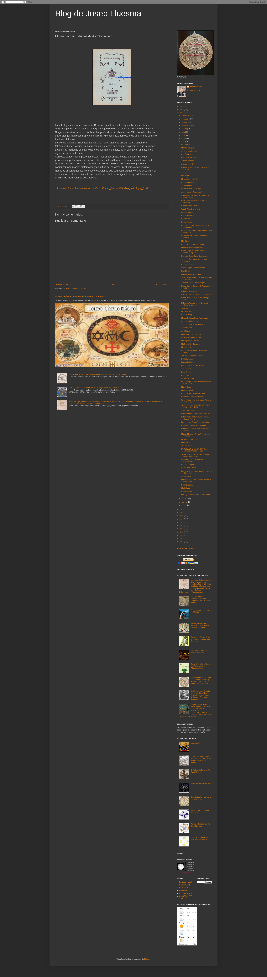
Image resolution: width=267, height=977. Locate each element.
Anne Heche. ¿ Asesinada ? (191, 192)
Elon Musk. (185, 271)
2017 (182, 529)
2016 (182, 532)
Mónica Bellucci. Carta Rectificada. (194, 318)
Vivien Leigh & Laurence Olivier (193, 268)
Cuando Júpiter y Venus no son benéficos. (201, 798)
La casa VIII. (195, 743)
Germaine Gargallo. (188, 468)
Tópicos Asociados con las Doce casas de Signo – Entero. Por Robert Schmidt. (98, 374)
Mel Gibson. (185, 241)
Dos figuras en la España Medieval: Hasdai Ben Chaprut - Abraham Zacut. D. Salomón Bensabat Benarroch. (200, 695)
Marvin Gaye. (186, 387)
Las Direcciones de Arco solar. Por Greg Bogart (200, 838)
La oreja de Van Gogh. (189, 439)
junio (184, 135)
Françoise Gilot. (187, 390)
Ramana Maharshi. (188, 182)
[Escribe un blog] (76, 206)
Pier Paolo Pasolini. (188, 158)
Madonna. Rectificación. (190, 344)
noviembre (186, 119)
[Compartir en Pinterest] (84, 206)
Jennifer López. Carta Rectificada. (194, 325)
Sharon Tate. (186, 219)
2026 (182, 106)
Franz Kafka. (186, 442)
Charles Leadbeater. (189, 151)
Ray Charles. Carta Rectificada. (193, 393)
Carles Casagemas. (188, 465)
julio (183, 132)
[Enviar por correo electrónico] (73, 206)
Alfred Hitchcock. (187, 161)
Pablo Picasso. (187, 359)
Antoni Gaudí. (186, 476)
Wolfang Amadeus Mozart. (191, 337)
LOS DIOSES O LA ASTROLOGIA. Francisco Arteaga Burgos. (194, 450)
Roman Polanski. (187, 216)
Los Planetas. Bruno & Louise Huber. (195, 422)
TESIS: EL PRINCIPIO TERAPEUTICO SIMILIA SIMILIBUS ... (195, 406)
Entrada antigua (162, 285)
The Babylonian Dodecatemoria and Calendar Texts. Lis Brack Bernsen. (200, 600)
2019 (182, 522)
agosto (184, 129)
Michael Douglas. (188, 148)
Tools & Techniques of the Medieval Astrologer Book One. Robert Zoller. (95, 388)
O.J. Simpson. (186, 311)
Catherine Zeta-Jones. (189, 321)
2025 (182, 110)
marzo (184, 499)
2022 (182, 513)
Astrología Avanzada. (189, 291)
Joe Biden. (185, 173)
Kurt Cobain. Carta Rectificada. (193, 365)
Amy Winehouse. (187, 378)
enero (184, 505)
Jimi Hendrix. (186, 369)
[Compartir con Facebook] (81, 206)
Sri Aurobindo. (186, 186)
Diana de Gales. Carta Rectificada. (194, 256)
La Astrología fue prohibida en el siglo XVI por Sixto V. (81, 296)
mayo (184, 139)
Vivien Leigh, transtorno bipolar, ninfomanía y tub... (193, 252)
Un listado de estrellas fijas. (201, 784)
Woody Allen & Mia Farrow (191, 209)
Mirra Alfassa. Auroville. (190, 179)
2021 (182, 516)
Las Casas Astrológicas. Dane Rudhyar (196, 295)
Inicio (114, 285)
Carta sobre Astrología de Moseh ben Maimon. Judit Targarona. (200, 639)
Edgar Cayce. (186, 222)
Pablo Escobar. (187, 485)
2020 (182, 519)
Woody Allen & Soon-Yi (190, 206)
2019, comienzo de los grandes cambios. (199, 652)
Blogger (147, 959)
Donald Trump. (187, 315)
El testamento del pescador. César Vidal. (196, 414)
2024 (182, 113)
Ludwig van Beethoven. (190, 341)
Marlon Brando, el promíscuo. (192, 248)
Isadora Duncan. (187, 212)
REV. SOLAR (184, 888)
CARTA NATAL (184, 885)
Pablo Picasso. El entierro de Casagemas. (192, 460)
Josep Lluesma (196, 87)
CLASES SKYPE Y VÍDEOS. (185, 897)
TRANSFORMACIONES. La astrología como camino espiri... (195, 455)
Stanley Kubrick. (187, 164)
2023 (182, 509)
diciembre (186, 116)
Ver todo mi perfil (193, 90)
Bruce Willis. (186, 145)
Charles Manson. (187, 265)
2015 (182, 535)
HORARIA (183, 890)
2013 (182, 542)
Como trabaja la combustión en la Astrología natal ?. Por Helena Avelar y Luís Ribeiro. (201, 759)
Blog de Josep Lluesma (98, 13)
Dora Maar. (185, 375)
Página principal (185, 882)
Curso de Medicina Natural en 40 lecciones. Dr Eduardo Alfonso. (201, 666)
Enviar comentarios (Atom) (76, 289)
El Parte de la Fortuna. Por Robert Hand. (201, 771)
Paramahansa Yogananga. (191, 189)
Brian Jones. (186, 372)
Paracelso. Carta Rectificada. (192, 397)
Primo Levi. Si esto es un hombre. (194, 425)
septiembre (186, 126)
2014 (182, 539)
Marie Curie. (186, 488)
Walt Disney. (186, 308)
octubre (185, 122)
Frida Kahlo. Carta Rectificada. (192, 334)
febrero (184, 502)
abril (183, 142)
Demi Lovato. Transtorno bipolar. (193, 244)
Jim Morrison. (186, 331)
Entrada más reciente (64, 285)
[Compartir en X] (78, 206)
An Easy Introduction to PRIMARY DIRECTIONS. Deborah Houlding (200, 626)
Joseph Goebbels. (188, 410)
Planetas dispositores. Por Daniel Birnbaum (200, 825)
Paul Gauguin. (186, 491)
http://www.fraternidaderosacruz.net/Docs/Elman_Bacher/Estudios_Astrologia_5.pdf (101, 188)
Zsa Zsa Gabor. (187, 446)
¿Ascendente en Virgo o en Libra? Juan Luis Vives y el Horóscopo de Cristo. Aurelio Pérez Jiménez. (201, 681)
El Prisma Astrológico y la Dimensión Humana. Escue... (195, 304)
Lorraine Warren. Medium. (191, 274)
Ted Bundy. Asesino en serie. (192, 356)
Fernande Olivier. (187, 362)
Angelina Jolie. (187, 328)
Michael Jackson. (187, 347)
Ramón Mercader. (188, 154)
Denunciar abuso (185, 549)
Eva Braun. (185, 176)
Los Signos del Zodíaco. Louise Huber (195, 495)
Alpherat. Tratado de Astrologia (193, 283)
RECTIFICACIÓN (185, 893)
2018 (182, 526)
